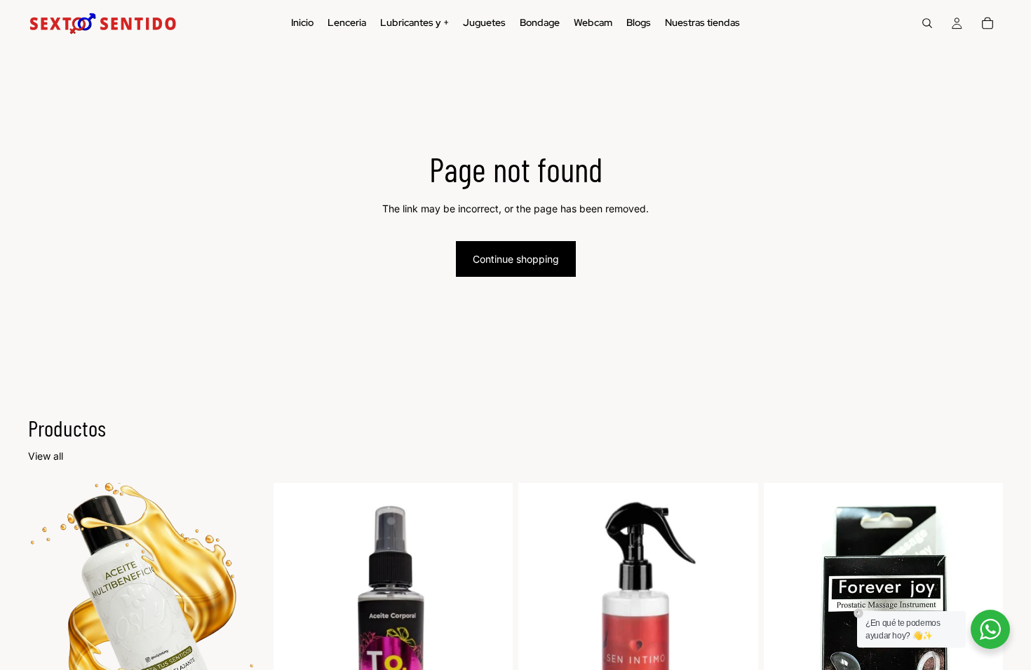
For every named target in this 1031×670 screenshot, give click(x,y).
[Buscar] (927, 23)
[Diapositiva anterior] (49, 632)
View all (45, 456)
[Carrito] (987, 23)
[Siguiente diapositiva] (247, 632)
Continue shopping (516, 259)
